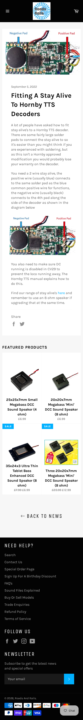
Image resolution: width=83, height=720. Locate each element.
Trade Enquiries (16, 604)
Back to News (43, 516)
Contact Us (13, 562)
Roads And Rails (25, 698)
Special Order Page (19, 569)
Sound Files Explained (22, 590)
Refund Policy (15, 611)
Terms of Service (17, 619)
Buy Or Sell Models (19, 597)
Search (10, 555)
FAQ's (8, 583)
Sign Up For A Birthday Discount (30, 576)
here (61, 293)
